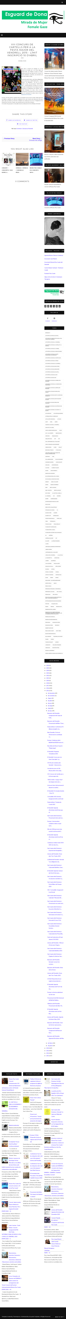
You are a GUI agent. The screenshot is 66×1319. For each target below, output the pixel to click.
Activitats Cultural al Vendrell (52, 342)
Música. (57, 571)
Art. (59, 438)
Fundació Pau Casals (49, 273)
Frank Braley (57, 524)
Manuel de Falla (49, 566)
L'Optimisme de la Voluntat (51, 552)
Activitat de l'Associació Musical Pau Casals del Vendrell (53, 339)
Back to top (59, 1316)
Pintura (47, 603)
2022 (47, 675)
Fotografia (52, 521)
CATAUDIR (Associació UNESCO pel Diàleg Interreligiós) (52, 453)
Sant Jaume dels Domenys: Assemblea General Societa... (54, 926)
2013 (47, 1050)
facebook (47, 320)
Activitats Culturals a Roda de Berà (53, 351)
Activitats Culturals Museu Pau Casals (52, 392)
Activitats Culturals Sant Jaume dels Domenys (53, 395)
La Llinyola (60, 555)
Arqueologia (55, 435)
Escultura (47, 504)
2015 (47, 690)
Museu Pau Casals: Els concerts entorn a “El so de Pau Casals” (15, 1186)
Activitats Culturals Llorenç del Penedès (52, 388)
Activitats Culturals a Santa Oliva (53, 357)
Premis (52, 606)
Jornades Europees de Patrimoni (52, 546)
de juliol (50, 700)
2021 (47, 678)
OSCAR (55, 583)
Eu (57, 509)
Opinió (56, 577)
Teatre (46, 639)
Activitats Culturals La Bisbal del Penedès (53, 381)
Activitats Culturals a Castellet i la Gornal (53, 345)
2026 (47, 665)
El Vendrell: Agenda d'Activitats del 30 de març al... (55, 810)
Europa (55, 512)
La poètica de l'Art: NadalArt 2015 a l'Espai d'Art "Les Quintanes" (57, 1093)
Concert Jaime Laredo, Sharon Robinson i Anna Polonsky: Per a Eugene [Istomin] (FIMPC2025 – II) (11, 1207)
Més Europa (58, 566)
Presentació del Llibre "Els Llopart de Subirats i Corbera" (36, 1194)
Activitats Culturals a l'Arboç (52, 348)
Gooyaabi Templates (34, 1316)
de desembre (51, 693)
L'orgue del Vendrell (50, 555)
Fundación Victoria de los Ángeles (53, 532)
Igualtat (47, 540)
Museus (47, 569)
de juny (50, 703)
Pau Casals (59, 591)
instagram (54, 320)
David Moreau (54, 470)
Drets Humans (57, 490)
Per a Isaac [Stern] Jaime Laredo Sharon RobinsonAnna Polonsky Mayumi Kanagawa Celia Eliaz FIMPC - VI (52, 1245)
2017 (47, 685)
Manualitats (57, 563)
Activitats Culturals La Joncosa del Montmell (53, 384)
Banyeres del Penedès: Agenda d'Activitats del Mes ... (55, 1038)
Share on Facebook (14, 120)
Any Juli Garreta (49, 433)
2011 (47, 1055)
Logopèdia (53, 560)
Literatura (56, 557)
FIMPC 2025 (59, 518)
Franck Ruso (48, 524)
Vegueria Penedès (57, 644)
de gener (50, 1045)
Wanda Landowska (49, 650)
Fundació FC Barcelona (50, 526)
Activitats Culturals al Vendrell (24, 128)
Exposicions (56, 515)
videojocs (47, 647)
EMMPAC (59, 495)
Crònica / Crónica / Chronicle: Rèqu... (22, 170)
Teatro (52, 639)
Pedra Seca (47, 594)
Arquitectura (48, 438)
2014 (47, 1048)
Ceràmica (47, 456)
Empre (46, 498)
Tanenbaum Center (57, 636)
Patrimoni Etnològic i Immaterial (53, 588)
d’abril (49, 708)
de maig (50, 705)
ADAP (46, 421)
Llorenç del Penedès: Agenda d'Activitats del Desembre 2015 (57, 1212)
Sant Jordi (58, 630)
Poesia (46, 606)
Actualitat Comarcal (50, 419)
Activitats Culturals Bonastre (52, 369)
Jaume (46, 543)
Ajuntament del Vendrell (26, 94)
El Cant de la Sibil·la (57, 493)
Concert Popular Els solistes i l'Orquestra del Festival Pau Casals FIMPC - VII (54, 1222)
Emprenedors (54, 498)
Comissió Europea (49, 462)
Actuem (59, 419)
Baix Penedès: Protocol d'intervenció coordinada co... (54, 735)
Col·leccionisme (59, 459)
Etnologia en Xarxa (49, 509)
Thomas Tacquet (49, 642)
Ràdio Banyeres (49, 625)
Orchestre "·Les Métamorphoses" (53, 580)
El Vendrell (48, 495)
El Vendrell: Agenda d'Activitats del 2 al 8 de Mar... (54, 1011)
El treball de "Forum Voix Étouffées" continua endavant (14, 1144)
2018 (47, 683)
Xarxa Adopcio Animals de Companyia (54, 653)
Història (51, 535)
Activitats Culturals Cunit (51, 374)
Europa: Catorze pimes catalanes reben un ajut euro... (54, 823)
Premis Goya (59, 606)
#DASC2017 (47, 332)
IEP (56, 538)
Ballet (60, 447)
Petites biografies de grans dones (53, 600)
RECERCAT (57, 625)
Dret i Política (48, 490)
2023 (47, 673)
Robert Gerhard (49, 627)
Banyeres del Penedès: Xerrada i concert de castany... (53, 962)
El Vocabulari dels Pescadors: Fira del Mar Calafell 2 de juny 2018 (36, 1176)
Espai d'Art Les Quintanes (51, 507)
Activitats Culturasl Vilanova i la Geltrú (53, 410)
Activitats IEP (48, 413)
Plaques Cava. (54, 603)
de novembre (51, 695)
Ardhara (47, 435)
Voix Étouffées (55, 647)
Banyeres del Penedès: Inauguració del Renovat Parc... (54, 1030)
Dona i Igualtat (54, 481)
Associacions (48, 447)
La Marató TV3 (48, 557)
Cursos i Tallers (55, 467)
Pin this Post (23, 124)
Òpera (51, 577)
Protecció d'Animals (50, 616)
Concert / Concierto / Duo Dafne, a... (7, 170)
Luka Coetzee (48, 563)
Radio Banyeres (56, 622)
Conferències (55, 464)
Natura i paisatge (49, 574)
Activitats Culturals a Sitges (51, 360)
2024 (47, 670)
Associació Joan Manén (50, 258)
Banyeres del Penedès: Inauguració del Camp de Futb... (54, 715)
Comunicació (59, 462)
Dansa (46, 470)
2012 (47, 1053)
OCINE (46, 577)
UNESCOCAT (47, 644)
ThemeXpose (16, 1316)
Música (53, 569)
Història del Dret (49, 538)
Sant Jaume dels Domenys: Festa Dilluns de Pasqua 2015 (54, 884)
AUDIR (55, 447)
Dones (46, 484)
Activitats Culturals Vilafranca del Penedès (53, 406)
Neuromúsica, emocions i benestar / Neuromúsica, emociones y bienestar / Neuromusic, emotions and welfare (11, 1257)
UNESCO (57, 642)
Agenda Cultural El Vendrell (52, 424)
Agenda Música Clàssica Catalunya (53, 255)
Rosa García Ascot (49, 630)
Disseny (47, 481)
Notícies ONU (58, 574)
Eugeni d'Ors (48, 512)
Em (54, 495)
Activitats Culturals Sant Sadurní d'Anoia (53, 399)
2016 (47, 688)
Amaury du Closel (49, 427)
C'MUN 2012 (58, 450)
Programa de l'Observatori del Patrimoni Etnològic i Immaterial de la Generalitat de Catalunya (53, 613)
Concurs (47, 464)
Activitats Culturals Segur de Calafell (52, 403)
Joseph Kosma (48, 549)
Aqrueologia (59, 433)
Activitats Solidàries (58, 413)
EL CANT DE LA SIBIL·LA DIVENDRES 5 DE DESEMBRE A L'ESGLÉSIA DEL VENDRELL (11, 1106)
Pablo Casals (48, 586)
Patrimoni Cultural (49, 591)
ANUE (60, 430)
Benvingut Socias (49, 450)
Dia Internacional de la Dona (52, 476)
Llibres (47, 560)
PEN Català (55, 594)
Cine (53, 456)
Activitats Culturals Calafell (52, 371)
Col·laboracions (49, 459)
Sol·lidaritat (48, 636)
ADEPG (56, 421)
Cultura (47, 467)
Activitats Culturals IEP (50, 377)
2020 (47, 680)
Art (55, 438)
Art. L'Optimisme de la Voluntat (52, 441)
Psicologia (47, 622)
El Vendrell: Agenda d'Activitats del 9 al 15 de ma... (54, 987)
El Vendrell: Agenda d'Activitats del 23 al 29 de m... (55, 837)
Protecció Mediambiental (51, 619)
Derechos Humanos (50, 473)
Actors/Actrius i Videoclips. (51, 416)
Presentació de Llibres (50, 609)
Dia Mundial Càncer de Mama (52, 479)
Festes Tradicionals (49, 518)
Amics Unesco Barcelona (51, 430)
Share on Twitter (31, 120)
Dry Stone (47, 493)
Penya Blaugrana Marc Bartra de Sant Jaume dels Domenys (53, 598)
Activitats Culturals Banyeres (52, 366)
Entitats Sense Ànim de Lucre (52, 501)
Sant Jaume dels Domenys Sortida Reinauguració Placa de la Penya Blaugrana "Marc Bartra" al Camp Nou (54, 1083)
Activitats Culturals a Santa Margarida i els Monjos (51, 355)
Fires (46, 521)
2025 (47, 668)
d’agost (50, 698)
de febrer (50, 1043)
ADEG (51, 421)
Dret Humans (53, 487)
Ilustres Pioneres (55, 540)
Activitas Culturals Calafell (52, 335)
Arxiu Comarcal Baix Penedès (52, 444)
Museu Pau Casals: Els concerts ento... (36, 170)
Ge (45, 535)
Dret (46, 487)
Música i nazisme (49, 571)
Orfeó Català (48, 583)
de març (50, 710)
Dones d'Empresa (54, 484)
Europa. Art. (48, 515)
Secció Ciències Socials (50, 633)
